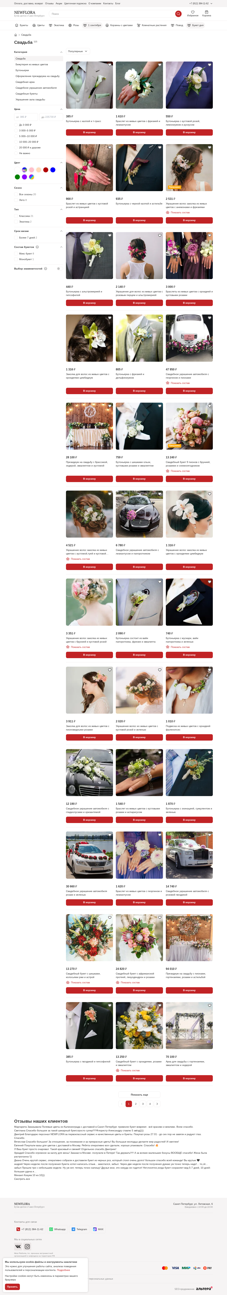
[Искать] (178, 14)
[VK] (18, 1246)
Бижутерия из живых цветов (32, 64)
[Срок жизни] (38, 231)
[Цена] (38, 109)
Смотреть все (22, 1178)
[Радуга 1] (31, 177)
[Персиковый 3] (38, 170)
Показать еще (139, 1094)
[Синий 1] (53, 170)
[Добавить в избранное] (110, 65)
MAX (100, 1229)
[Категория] (38, 52)
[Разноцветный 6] (24, 170)
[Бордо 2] (46, 170)
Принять (12, 1286)
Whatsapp (60, 1229)
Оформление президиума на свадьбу (38, 76)
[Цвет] (38, 163)
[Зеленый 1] (17, 177)
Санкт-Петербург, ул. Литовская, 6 (193, 1203)
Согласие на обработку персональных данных (88, 1278)
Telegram (82, 1229)
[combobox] (78, 51)
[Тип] (38, 209)
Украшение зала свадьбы (30, 99)
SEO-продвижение (184, 1289)
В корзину (89, 132)
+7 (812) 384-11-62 (199, 3)
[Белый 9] (17, 170)
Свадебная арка (25, 81)
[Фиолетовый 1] (24, 177)
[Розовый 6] (31, 170)
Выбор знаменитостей (28, 268)
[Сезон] (38, 188)
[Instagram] (27, 1246)
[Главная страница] (17, 35)
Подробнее (63, 1270)
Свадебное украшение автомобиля (36, 87)
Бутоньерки (22, 70)
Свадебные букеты (27, 93)
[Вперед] (157, 1104)
